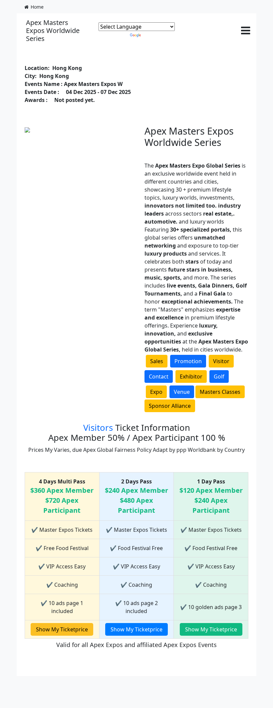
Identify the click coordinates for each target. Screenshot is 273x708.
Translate (153, 35)
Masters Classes (220, 391)
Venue (182, 391)
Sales (156, 361)
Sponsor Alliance (170, 405)
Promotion (188, 361)
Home (36, 7)
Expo (156, 391)
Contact (158, 376)
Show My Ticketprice (62, 629)
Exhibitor (191, 376)
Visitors (98, 427)
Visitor (221, 361)
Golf (219, 376)
